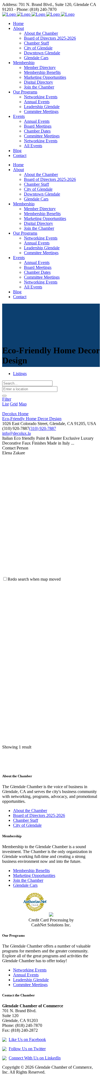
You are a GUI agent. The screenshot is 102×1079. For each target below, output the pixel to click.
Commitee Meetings (30, 984)
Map (23, 404)
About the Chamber (30, 810)
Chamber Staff (25, 820)
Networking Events (30, 970)
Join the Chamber (28, 880)
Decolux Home (15, 413)
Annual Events (26, 975)
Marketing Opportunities (34, 875)
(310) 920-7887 (42, 428)
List (5, 404)
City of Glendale (27, 825)
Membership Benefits (31, 870)
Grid (14, 404)
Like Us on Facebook (27, 1039)
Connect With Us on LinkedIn (35, 1058)
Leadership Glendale (31, 979)
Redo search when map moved (34, 579)
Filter (6, 399)
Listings (20, 373)
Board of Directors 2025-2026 (39, 815)
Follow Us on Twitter (27, 1048)
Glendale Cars (25, 885)
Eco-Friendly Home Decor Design (31, 418)
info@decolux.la (16, 433)
